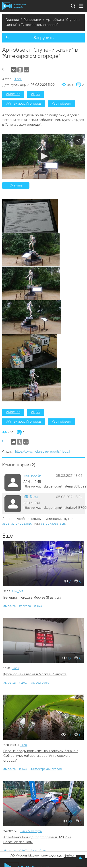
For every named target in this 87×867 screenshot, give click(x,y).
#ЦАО (35, 94)
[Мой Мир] (26, 69)
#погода (25, 606)
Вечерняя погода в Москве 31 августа (32, 598)
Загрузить (43, 37)
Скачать (16, 185)
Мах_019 (17, 591)
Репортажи (32, 19)
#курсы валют (40, 683)
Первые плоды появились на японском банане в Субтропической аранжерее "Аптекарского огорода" (40, 756)
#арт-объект (61, 103)
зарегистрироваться (17, 523)
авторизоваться (53, 523)
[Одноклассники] (20, 69)
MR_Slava (30, 497)
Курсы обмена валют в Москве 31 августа (34, 674)
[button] (43, 156)
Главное (12, 19)
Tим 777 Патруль (31, 831)
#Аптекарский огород (23, 103)
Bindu (18, 79)
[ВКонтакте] (14, 69)
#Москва (13, 94)
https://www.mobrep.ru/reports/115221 (42, 451)
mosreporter (32, 475)
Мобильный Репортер (14, 6)
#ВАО (38, 606)
